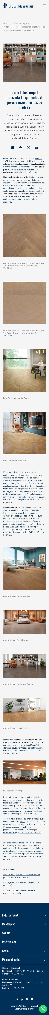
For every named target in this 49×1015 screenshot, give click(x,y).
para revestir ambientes (13, 745)
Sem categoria (22, 24)
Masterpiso (17, 180)
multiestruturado (25, 183)
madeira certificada (11, 848)
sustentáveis (33, 748)
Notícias (7, 24)
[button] (43, 1009)
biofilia (22, 822)
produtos (38, 159)
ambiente (7, 202)
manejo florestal (38, 848)
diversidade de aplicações (30, 833)
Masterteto (19, 170)
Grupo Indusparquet (19, 162)
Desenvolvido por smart (24, 1009)
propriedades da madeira (13, 830)
